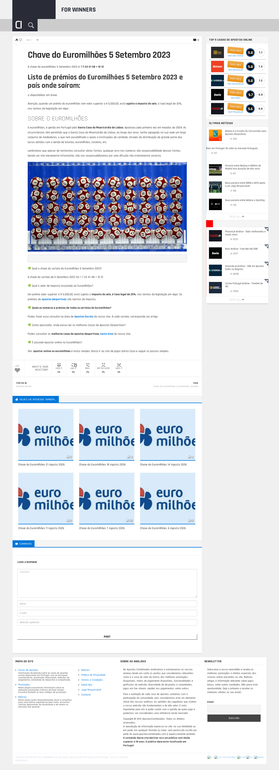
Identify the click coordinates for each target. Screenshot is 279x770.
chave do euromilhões (164, 386)
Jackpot (194, 386)
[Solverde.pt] (217, 80)
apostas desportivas (54, 299)
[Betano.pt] (217, 66)
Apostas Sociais (24, 386)
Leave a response (49, 543)
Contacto (86, 694)
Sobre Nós (86, 685)
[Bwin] (217, 94)
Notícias (22, 697)
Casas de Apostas (28, 670)
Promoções (24, 684)
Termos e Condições (92, 680)
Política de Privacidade (93, 675)
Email (210, 702)
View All (234, 217)
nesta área (106, 334)
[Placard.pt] (217, 108)
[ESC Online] (217, 52)
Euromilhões (183, 386)
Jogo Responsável (91, 690)
